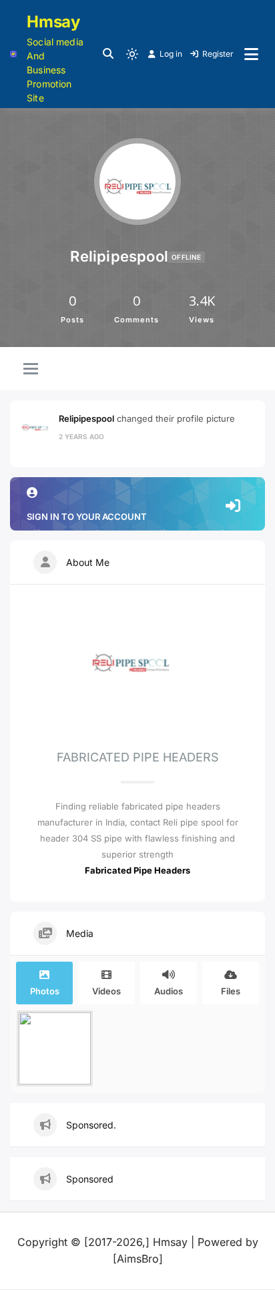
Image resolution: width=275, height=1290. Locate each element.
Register (218, 54)
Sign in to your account (87, 516)
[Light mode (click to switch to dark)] (132, 54)
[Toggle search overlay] (108, 54)
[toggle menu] (30, 369)
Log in (171, 54)
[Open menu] (251, 54)
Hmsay (53, 21)
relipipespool (86, 418)
